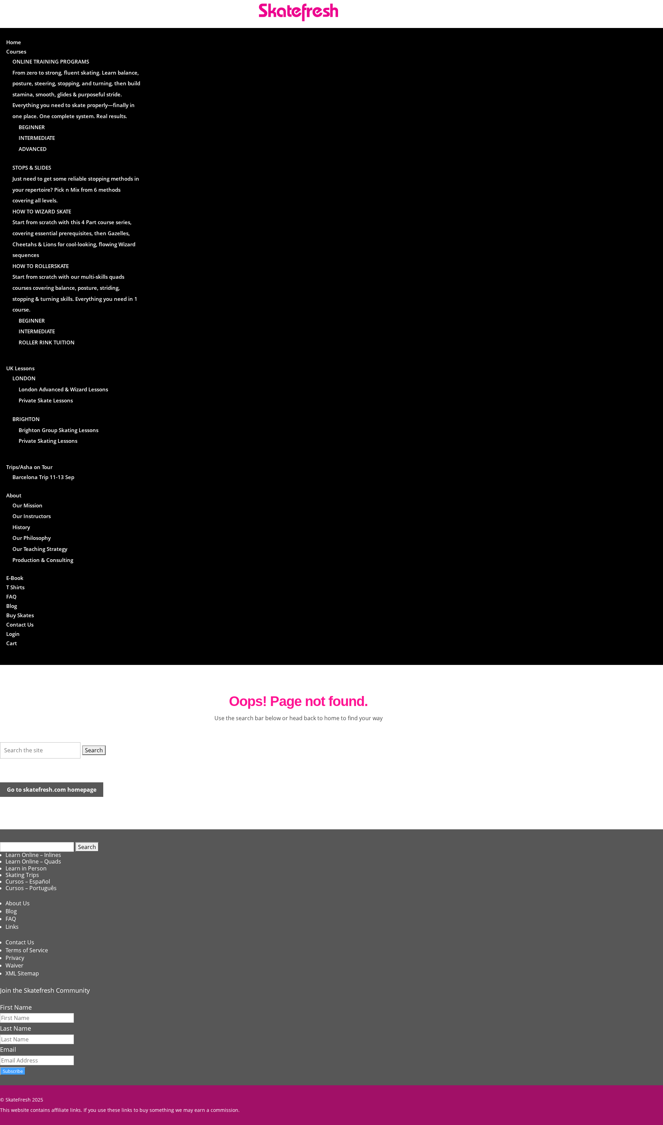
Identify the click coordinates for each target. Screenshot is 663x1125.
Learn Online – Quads (33, 861)
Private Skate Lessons (46, 400)
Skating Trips (22, 875)
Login (13, 633)
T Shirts (15, 587)
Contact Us (19, 624)
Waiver (14, 965)
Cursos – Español (28, 881)
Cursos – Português (31, 888)
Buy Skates (20, 615)
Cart (11, 643)
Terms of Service (27, 950)
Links (12, 927)
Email (8, 1049)
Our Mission (27, 505)
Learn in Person (26, 868)
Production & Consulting (42, 559)
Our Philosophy (31, 537)
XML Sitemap (22, 973)
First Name (16, 1007)
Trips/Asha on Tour (29, 467)
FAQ (11, 596)
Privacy (15, 958)
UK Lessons (20, 368)
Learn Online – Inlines (33, 855)
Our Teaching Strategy (39, 548)
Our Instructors (31, 516)
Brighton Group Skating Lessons (58, 430)
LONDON (24, 378)
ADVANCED (33, 148)
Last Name (15, 1028)
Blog (11, 605)
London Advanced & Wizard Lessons (63, 389)
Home (13, 42)
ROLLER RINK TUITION (47, 342)
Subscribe (13, 1071)
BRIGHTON (26, 419)
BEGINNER (32, 127)
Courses (16, 51)
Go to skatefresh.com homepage (51, 789)
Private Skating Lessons (48, 440)
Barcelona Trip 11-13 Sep (43, 477)
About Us (18, 903)
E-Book (14, 577)
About (13, 495)
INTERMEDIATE (37, 137)
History (21, 527)
